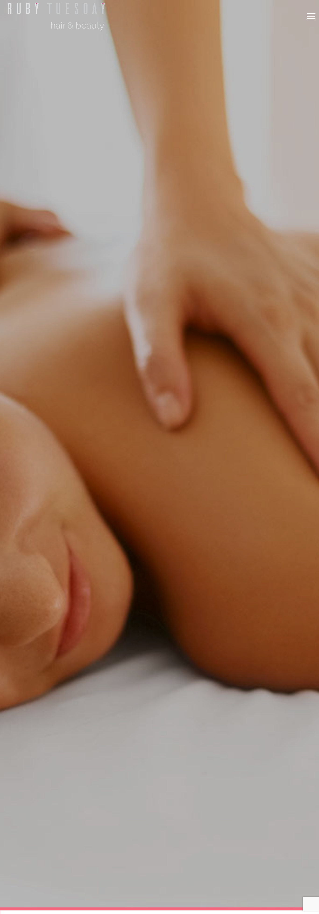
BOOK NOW (255, 760)
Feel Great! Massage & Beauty (204, 725)
